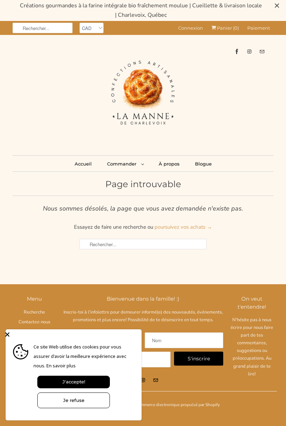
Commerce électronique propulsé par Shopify (177, 404)
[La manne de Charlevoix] (143, 94)
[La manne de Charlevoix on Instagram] (249, 51)
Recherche (34, 312)
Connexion (190, 28)
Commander (122, 164)
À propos (169, 164)
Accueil (83, 164)
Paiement (258, 28)
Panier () (227, 28)
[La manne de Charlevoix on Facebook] (236, 51)
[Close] (72, 334)
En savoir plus (61, 365)
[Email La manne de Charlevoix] (261, 51)
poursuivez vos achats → (183, 226)
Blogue (203, 164)
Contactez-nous (34, 322)
